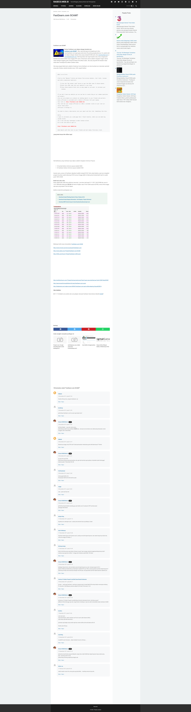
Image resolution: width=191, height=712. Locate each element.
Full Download (61, 470)
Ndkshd (60, 393)
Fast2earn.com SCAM (77, 244)
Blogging (79, 5)
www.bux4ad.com (103, 55)
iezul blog (60, 634)
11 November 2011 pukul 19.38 (65, 532)
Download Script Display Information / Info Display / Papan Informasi (75, 199)
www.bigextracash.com (70, 56)
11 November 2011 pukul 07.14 (65, 518)
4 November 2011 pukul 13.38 (65, 473)
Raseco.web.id (61, 2)
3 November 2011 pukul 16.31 (65, 456)
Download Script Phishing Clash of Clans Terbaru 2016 (72, 197)
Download (87, 5)
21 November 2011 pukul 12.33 (65, 597)
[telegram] (136, 1)
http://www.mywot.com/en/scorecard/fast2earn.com (67, 247)
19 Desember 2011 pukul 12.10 (65, 651)
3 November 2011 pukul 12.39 (65, 410)
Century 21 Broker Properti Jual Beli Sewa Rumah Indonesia (72, 579)
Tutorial (63, 5)
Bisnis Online (96, 5)
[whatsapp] (129, 1)
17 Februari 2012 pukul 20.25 (65, 668)
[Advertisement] (81, 32)
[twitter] (115, 1)
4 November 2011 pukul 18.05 (65, 489)
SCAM (101, 294)
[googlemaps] (132, 1)
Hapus (62, 401)
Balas (59, 401)
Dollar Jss (60, 666)
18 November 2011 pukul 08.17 (65, 581)
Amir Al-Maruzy (62, 530)
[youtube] (118, 1)
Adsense (71, 5)
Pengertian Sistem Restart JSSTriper (126, 94)
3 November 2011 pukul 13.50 (65, 424)
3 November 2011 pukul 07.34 (65, 396)
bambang (60, 408)
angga (59, 486)
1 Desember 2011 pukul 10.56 (65, 613)
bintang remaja (62, 546)
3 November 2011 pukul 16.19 (65, 441)
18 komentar (73, 19)
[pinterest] (89, 329)
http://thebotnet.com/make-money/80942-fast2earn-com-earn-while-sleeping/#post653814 (77, 286)
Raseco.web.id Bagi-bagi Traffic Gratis (127, 40)
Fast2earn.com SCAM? (70, 51)
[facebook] (111, 1)
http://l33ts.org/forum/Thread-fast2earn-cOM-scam (67, 254)
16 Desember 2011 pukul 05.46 (65, 637)
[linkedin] (125, 1)
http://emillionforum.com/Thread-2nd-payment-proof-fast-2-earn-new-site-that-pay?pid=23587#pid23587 (81, 280)
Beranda (55, 5)
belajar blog (61, 516)
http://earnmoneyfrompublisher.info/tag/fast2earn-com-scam (69, 283)
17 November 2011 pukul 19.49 (65, 548)
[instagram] (122, 1)
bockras (60, 610)
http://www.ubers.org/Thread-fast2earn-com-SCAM (66, 251)
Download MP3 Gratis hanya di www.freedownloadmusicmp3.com (74, 202)
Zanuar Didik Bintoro (63, 422)
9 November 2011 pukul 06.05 (65, 503)
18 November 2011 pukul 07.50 (65, 564)
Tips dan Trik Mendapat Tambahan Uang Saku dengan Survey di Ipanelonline (126, 54)
